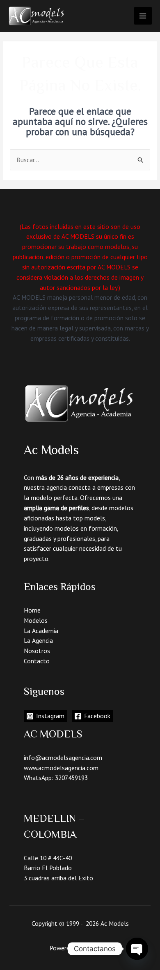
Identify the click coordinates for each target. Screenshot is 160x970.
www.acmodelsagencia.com (61, 768)
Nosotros (37, 651)
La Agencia (38, 640)
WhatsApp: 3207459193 (56, 777)
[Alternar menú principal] (143, 16)
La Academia (41, 630)
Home (32, 610)
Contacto (37, 661)
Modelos (36, 620)
